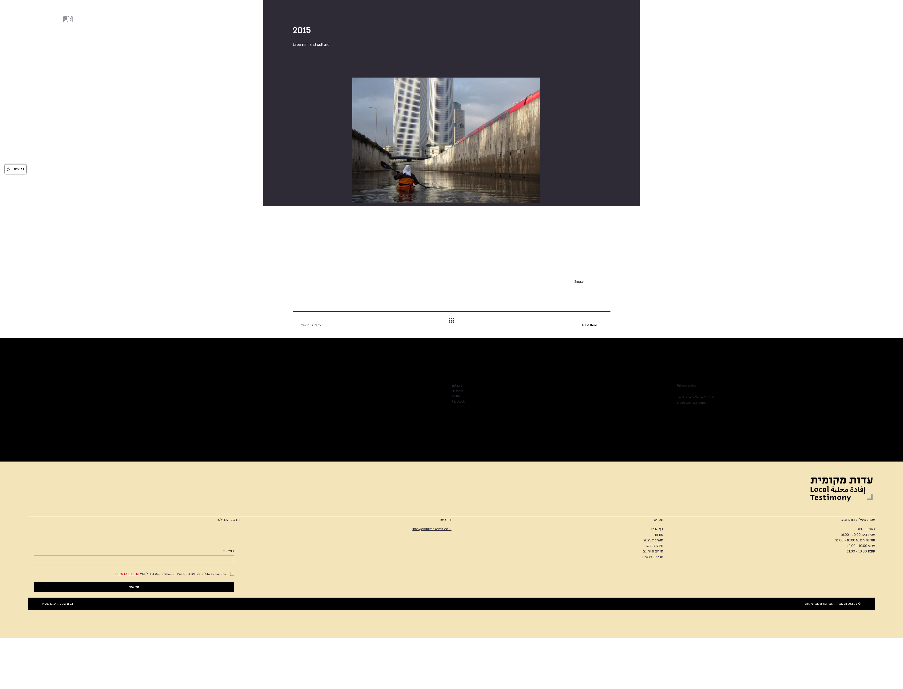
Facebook (458, 401)
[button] (15, 169)
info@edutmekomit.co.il (432, 529)
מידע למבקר (654, 545)
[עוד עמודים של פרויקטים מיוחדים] (379, 408)
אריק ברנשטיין (50, 604)
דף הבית (657, 529)
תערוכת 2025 (653, 540)
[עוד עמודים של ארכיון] (396, 413)
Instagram (458, 386)
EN (68, 19)
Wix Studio (700, 403)
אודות (659, 534)
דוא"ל (228, 551)
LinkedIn (457, 391)
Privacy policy (686, 386)
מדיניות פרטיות (652, 557)
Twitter (456, 396)
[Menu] (47, 16)
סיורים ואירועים (652, 551)
